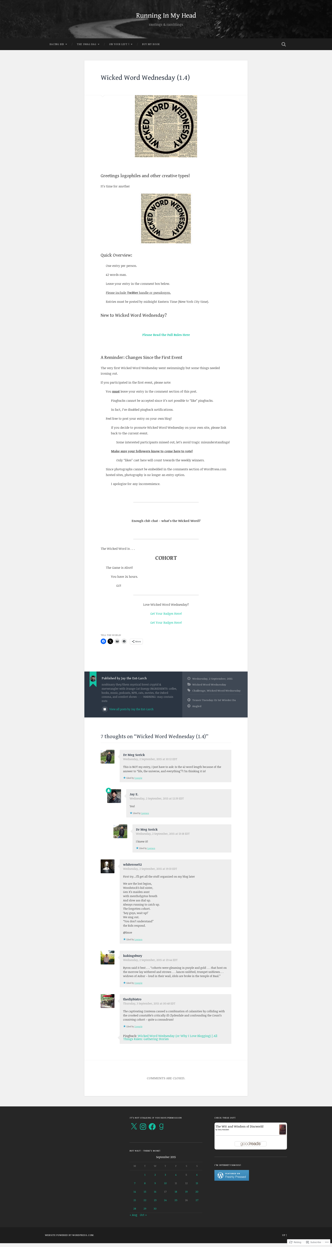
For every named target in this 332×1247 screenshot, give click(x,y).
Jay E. (134, 794)
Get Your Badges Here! (166, 613)
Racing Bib (57, 44)
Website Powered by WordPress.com (69, 1235)
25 (175, 1200)
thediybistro (132, 999)
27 (197, 1200)
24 (165, 1200)
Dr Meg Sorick (134, 755)
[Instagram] (143, 1126)
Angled (196, 706)
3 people (138, 778)
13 (197, 1183)
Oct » (143, 1215)
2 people (138, 983)
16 (155, 1191)
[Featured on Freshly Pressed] (231, 1180)
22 (145, 1200)
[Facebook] (152, 1126)
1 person (145, 813)
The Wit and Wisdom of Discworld (239, 1126)
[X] (134, 1126)
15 (145, 1191)
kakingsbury (132, 956)
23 (155, 1200)
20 (196, 1191)
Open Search (283, 44)
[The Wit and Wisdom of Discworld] (282, 1133)
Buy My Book (151, 44)
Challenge (198, 690)
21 (134, 1200)
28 (134, 1208)
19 (186, 1191)
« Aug (133, 1215)
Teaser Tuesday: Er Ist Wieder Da (214, 700)
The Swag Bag (86, 44)
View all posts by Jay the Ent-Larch (131, 709)
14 (134, 1191)
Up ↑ (284, 1235)
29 (145, 1208)
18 (176, 1191)
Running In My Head (166, 16)
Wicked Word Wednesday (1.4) (145, 78)
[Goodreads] (161, 1126)
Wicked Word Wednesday (209, 684)
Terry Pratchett (223, 1129)
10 (165, 1183)
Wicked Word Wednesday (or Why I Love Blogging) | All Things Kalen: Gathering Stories (170, 1037)
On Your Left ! (119, 44)
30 (155, 1208)
